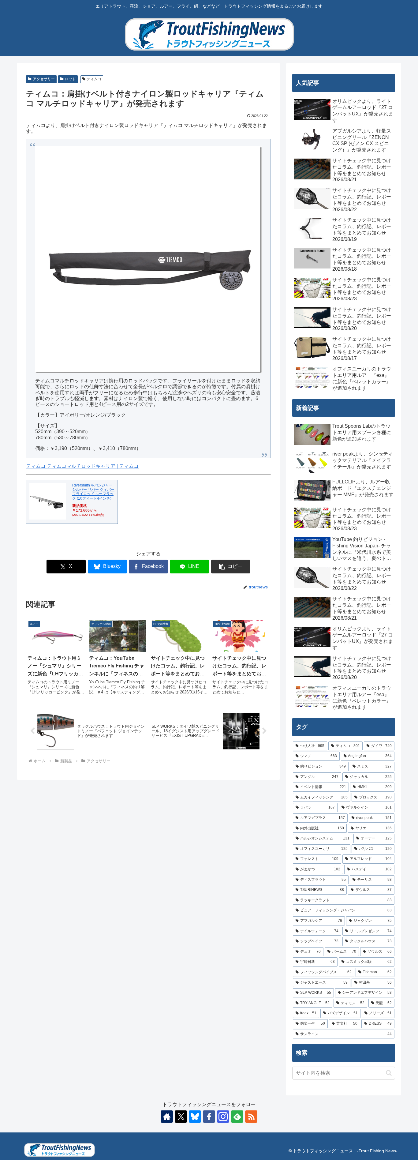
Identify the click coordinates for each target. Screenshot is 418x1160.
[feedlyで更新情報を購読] (237, 1116)
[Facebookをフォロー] (209, 1116)
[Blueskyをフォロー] (195, 1116)
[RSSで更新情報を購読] (251, 1116)
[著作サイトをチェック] (167, 1116)
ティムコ (94, 79)
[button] (230, 566)
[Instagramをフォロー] (223, 1116)
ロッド (70, 79)
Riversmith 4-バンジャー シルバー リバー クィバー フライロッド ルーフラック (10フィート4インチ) (93, 492)
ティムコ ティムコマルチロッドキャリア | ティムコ (82, 466)
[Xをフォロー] (181, 1116)
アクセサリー (44, 79)
